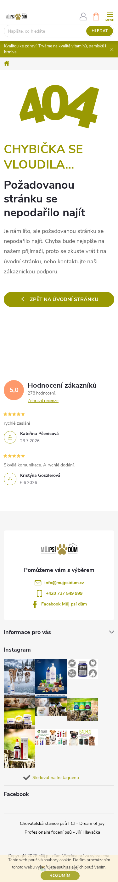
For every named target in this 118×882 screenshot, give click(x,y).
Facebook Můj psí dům (64, 604)
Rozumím (59, 876)
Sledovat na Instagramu (55, 778)
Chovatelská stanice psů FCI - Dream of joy (62, 823)
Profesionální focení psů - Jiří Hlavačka (62, 832)
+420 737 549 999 (64, 593)
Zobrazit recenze (43, 401)
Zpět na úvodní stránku (64, 299)
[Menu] (109, 16)
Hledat (100, 31)
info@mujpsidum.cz (64, 583)
